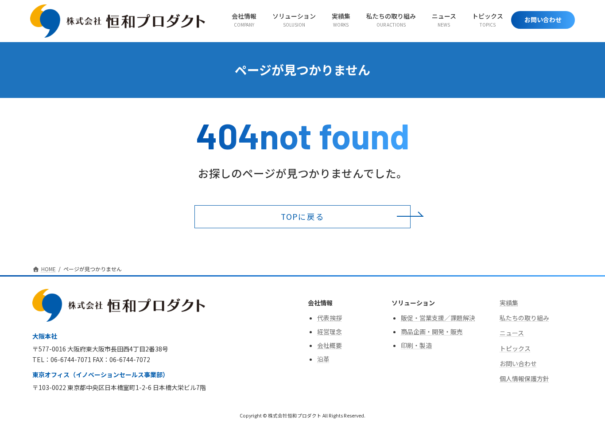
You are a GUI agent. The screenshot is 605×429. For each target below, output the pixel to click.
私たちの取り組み (524, 318)
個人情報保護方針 (524, 378)
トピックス (515, 348)
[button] (302, 216)
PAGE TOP (583, 407)
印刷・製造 (416, 345)
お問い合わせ (518, 363)
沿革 (323, 359)
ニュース (512, 333)
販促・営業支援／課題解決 (438, 317)
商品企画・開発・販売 (432, 331)
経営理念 (329, 331)
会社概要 (329, 345)
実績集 (509, 302)
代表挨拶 (329, 317)
